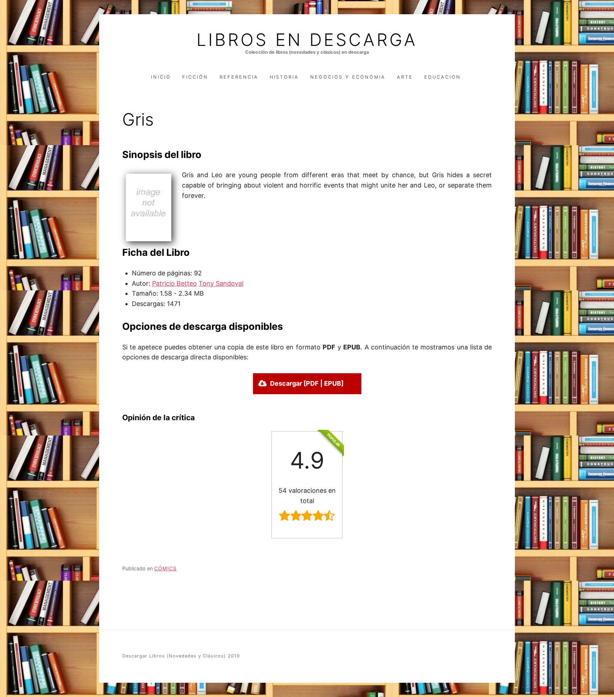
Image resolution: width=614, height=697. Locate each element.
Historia (284, 77)
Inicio (161, 77)
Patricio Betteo (174, 283)
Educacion (442, 77)
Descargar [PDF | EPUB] (307, 383)
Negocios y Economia (348, 77)
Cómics (165, 568)
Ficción (195, 77)
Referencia (239, 77)
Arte (405, 77)
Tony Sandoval (221, 283)
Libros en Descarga (307, 39)
